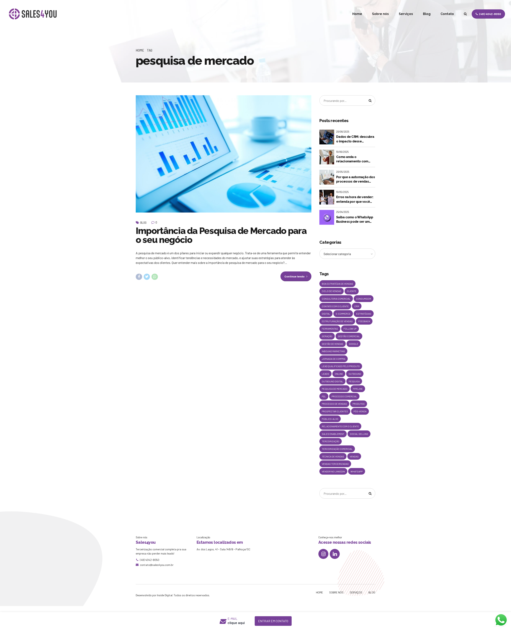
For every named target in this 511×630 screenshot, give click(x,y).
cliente (351, 291)
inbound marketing (333, 351)
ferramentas (330, 328)
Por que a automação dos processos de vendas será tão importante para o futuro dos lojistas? (355, 179)
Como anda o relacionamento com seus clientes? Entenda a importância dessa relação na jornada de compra (355, 159)
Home (357, 14)
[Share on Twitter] (147, 277)
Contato (447, 14)
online (339, 373)
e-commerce (343, 313)
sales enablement (333, 433)
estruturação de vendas (337, 321)
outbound (355, 373)
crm (356, 306)
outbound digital (332, 381)
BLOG (371, 592)
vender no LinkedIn (333, 471)
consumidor (363, 298)
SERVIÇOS (356, 592)
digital (326, 313)
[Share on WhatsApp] (155, 277)
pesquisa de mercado (334, 388)
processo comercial (344, 396)
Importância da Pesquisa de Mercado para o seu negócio (221, 235)
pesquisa (354, 381)
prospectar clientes (335, 411)
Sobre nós (380, 14)
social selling (359, 433)
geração (327, 336)
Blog (427, 14)
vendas (354, 456)
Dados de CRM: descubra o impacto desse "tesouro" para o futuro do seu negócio (355, 139)
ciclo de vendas (331, 291)
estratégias (363, 313)
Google (353, 343)
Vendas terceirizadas (335, 463)
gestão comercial (349, 336)
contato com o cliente (335, 306)
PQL (324, 396)
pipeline (358, 388)
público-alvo (330, 418)
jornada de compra (333, 358)
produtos (359, 403)
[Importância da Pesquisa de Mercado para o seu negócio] (223, 154)
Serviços (406, 14)
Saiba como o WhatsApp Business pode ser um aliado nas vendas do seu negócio (355, 219)
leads (325, 373)
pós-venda (360, 411)
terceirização (330, 441)
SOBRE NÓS (336, 592)
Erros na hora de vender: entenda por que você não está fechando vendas (354, 199)
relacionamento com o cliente (340, 426)
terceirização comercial (337, 448)
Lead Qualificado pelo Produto (341, 366)
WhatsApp (357, 471)
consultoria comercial (336, 298)
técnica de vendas (333, 456)
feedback (364, 321)
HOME (319, 592)
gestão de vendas (332, 343)
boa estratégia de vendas (337, 283)
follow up (350, 328)
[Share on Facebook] (139, 277)
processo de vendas (334, 403)
